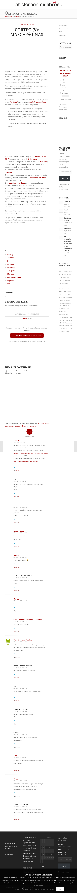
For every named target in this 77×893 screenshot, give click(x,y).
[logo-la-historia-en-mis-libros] (38, 4)
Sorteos (17, 16)
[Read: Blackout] (61, 202)
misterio (63, 309)
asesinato (68, 271)
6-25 (63, 82)
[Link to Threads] (61, 4)
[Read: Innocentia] (61, 229)
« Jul (42, 866)
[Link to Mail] (70, 4)
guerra (67, 300)
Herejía (66, 210)
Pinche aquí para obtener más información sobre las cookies (34, 889)
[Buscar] (45, 4)
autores (63, 312)
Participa (11, 16)
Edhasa (66, 328)
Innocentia (67, 229)
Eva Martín (35, 314)
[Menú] (49, 4)
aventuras (70, 297)
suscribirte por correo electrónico (27, 335)
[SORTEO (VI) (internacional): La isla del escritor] (75, 446)
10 (41, 851)
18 (43, 854)
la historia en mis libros (63, 314)
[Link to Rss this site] (73, 4)
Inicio (6, 16)
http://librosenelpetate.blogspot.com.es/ (26, 461)
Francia (64, 297)
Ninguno (65, 93)
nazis (65, 286)
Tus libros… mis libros (63, 30)
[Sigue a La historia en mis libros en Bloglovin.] (27, 353)
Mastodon (9, 854)
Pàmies (69, 323)
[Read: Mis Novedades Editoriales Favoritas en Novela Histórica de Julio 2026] (61, 237)
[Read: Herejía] (61, 211)
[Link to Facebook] (67, 4)
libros (65, 303)
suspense (65, 317)
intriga (67, 326)
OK (60, 889)
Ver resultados (65, 100)
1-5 (63, 80)
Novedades (69, 320)
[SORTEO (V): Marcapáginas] (27, 56)
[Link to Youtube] (64, 4)
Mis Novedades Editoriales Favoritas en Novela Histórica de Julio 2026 (68, 244)
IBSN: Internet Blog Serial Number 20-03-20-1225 (11, 846)
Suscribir (64, 178)
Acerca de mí (63, 25)
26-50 (63, 85)
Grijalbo (63, 271)
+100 (63, 90)
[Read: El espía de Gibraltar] (61, 219)
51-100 (64, 88)
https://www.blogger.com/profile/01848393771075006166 (31, 453)
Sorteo (31, 319)
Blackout (67, 202)
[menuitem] (45, 4)
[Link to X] (58, 4)
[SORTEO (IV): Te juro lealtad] (1, 446)
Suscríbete (62, 35)
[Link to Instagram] (55, 4)
